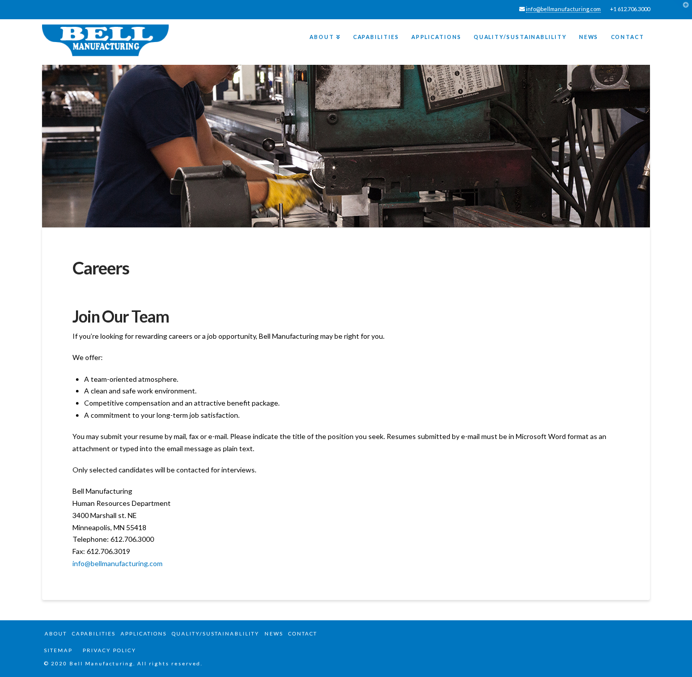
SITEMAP (57, 650)
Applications (144, 633)
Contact (302, 633)
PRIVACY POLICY (109, 650)
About (56, 633)
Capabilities (94, 633)
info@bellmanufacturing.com (563, 9)
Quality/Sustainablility (215, 633)
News (273, 633)
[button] (682, 9)
